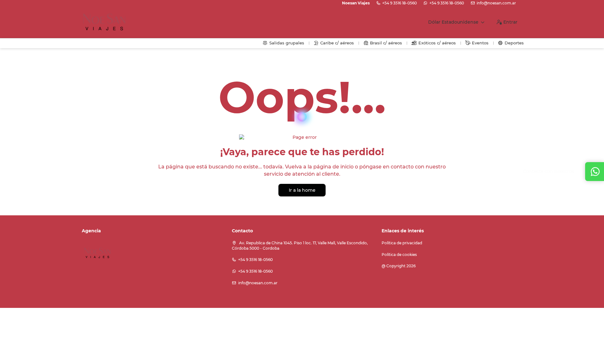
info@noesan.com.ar (496, 3)
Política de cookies (399, 254)
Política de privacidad (402, 243)
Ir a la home (302, 190)
